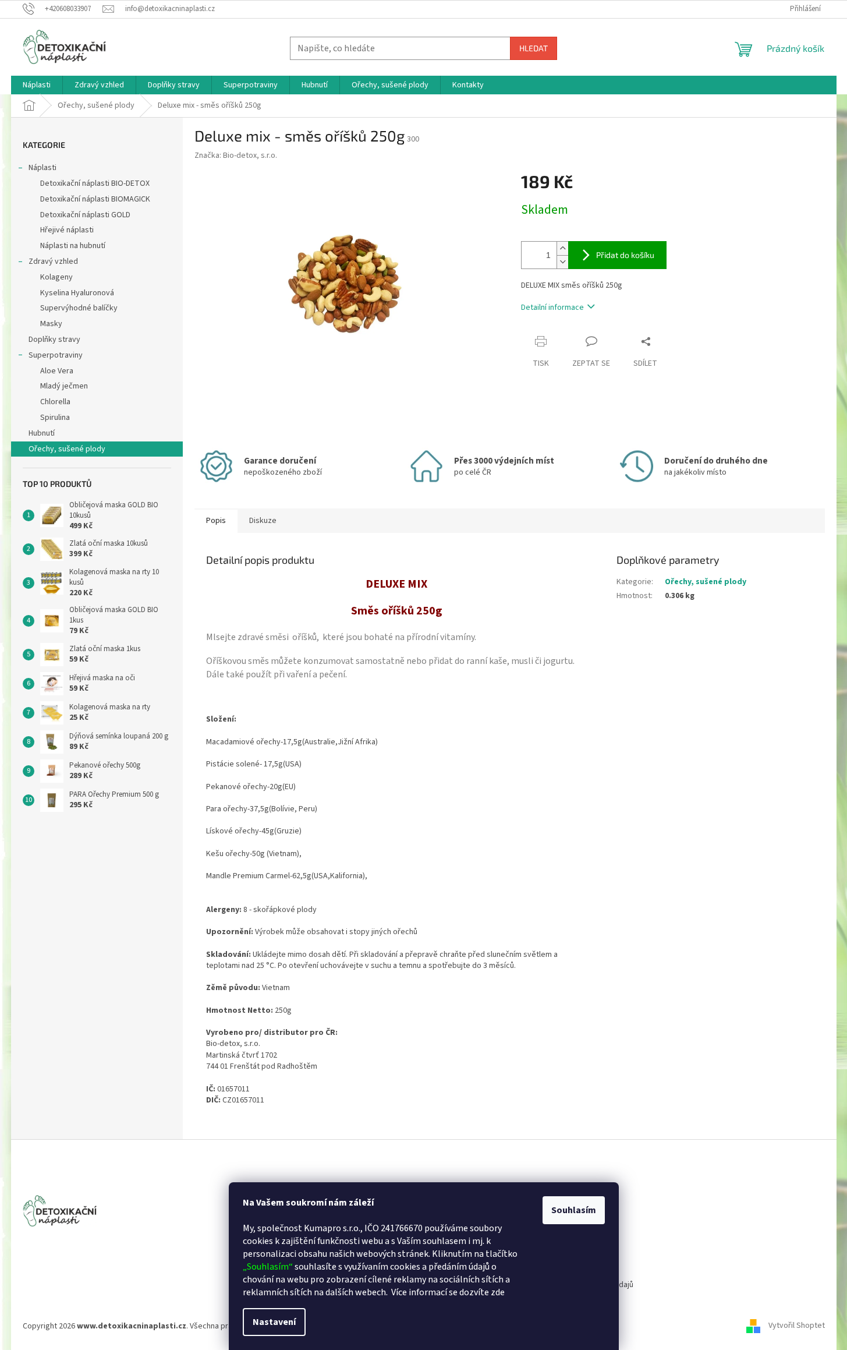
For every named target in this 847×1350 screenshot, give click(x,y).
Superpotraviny (56, 355)
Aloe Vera (56, 371)
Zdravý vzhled (53, 261)
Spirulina (55, 417)
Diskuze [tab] (263, 520)
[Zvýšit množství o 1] (562, 248)
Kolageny (56, 277)
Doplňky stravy (54, 339)
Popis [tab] (216, 520)
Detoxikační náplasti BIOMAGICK (95, 199)
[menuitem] (36, 85)
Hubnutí (42, 433)
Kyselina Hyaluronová (77, 293)
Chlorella (55, 402)
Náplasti (42, 168)
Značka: (235, 155)
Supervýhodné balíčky (79, 308)
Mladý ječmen (64, 386)
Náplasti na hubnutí (72, 246)
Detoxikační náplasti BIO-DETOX (95, 183)
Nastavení (274, 1322)
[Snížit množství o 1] (562, 261)
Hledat (533, 48)
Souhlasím (573, 1210)
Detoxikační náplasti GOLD (85, 215)
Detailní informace (552, 307)
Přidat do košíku (625, 255)
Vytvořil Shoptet (796, 1326)
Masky (51, 324)
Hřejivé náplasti (67, 230)
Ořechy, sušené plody (67, 449)
